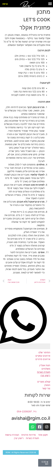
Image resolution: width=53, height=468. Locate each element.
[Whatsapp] (32, 426)
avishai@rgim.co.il (30, 418)
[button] (50, 4)
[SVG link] (27, 7)
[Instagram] (46, 426)
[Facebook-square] (39, 426)
